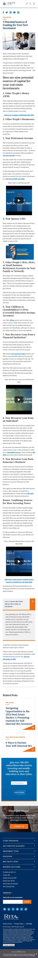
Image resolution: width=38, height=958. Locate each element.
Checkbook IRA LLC (9, 872)
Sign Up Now (19, 792)
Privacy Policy (19, 924)
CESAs (12, 320)
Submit (27, 902)
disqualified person (14, 452)
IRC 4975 (30, 493)
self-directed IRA (9, 155)
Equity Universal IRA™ (10, 878)
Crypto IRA (6, 875)
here (31, 954)
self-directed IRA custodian (15, 179)
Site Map (29, 924)
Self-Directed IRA (8, 887)
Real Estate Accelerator (10, 884)
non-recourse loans (18, 354)
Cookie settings (9, 945)
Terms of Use (7, 924)
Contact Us (19, 826)
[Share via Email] (14, 12)
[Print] (18, 12)
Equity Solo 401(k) (9, 881)
